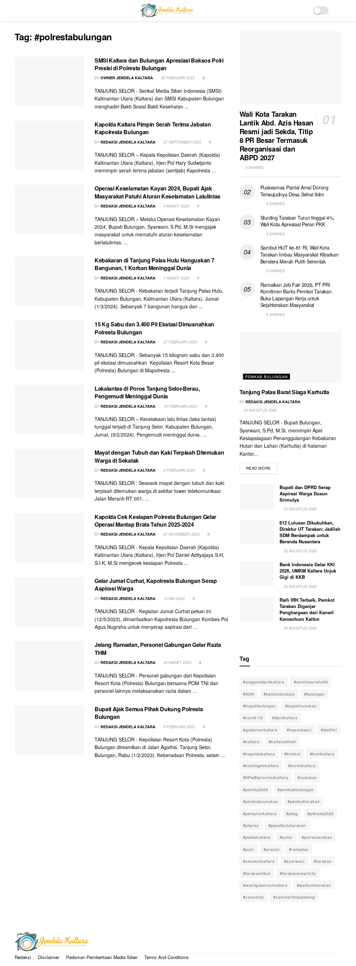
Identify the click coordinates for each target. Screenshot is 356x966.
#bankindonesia (279, 694)
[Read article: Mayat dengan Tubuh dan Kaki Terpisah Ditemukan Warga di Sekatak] (49, 473)
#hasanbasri (299, 729)
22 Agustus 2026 (300, 550)
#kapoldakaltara (259, 753)
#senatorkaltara (259, 861)
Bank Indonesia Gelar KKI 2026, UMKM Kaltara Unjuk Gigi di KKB (308, 570)
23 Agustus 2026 (260, 410)
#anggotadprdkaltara (263, 681)
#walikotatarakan (314, 885)
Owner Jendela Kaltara (126, 77)
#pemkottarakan (304, 801)
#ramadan (299, 849)
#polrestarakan (317, 837)
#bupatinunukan (301, 705)
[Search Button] (338, 10)
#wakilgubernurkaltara (265, 885)
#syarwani (294, 861)
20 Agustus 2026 (300, 628)
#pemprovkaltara (260, 813)
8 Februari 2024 (178, 470)
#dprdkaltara (285, 717)
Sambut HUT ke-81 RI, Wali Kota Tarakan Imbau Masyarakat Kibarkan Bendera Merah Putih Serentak (299, 254)
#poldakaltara (256, 837)
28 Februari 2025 (177, 77)
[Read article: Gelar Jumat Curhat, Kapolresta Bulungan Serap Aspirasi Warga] (49, 602)
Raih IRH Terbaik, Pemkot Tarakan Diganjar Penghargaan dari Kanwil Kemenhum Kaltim (307, 609)
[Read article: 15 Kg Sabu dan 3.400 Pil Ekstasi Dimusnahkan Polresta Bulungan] (49, 345)
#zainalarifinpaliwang (294, 897)
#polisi (286, 837)
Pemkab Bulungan (266, 376)
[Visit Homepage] (166, 10)
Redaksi (23, 957)
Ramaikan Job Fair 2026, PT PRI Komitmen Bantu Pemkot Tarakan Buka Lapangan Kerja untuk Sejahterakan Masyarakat (296, 295)
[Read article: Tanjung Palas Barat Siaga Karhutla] (290, 357)
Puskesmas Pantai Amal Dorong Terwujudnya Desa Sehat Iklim (294, 191)
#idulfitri (329, 729)
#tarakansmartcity (298, 873)
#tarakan (323, 861)
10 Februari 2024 (179, 406)
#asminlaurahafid (311, 681)
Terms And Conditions (166, 957)
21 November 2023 (181, 534)
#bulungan (314, 694)
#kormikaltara (302, 765)
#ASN (248, 694)
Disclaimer (48, 957)
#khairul (292, 753)
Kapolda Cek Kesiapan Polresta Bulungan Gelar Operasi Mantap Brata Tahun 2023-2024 (155, 520)
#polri (248, 849)
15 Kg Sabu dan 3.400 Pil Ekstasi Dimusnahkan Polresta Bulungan (154, 328)
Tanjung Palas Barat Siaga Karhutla (284, 392)
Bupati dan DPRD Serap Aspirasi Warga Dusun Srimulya (305, 493)
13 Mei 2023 (173, 598)
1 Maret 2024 (175, 278)
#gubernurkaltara (260, 729)
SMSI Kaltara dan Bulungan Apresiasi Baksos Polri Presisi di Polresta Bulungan (159, 64)
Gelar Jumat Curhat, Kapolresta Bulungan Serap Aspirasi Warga (156, 584)
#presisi (272, 849)
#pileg (292, 813)
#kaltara (251, 741)
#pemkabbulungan (295, 789)
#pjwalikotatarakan (287, 825)
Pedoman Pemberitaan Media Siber (101, 957)
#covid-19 (253, 717)
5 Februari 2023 (178, 726)
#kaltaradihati (282, 741)
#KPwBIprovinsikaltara (265, 777)
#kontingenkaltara (261, 765)
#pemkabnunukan (260, 801)
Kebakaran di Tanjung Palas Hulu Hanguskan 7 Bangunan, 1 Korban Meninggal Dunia (154, 264)
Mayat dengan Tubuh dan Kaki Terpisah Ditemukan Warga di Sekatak (159, 456)
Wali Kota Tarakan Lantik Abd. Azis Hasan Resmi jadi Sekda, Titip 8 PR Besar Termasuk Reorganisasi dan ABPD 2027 (276, 135)
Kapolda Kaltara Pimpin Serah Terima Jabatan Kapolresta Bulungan (153, 128)
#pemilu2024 (255, 789)
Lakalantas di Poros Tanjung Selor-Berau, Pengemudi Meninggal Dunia (147, 392)
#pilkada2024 (320, 813)
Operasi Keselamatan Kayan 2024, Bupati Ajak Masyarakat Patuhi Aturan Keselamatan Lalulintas (157, 192)
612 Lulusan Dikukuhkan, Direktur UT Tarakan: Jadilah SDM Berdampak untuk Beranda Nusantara (310, 532)
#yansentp (253, 897)
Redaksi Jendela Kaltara (127, 142)
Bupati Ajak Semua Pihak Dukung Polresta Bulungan (149, 713)
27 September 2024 (181, 142)
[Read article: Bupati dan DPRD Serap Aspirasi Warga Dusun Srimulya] (257, 496)
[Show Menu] (18, 10)
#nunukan (307, 777)
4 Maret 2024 (175, 206)
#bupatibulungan (259, 705)
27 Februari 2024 (179, 341)
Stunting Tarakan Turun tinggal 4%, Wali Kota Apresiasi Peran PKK (297, 221)
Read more (261, 467)
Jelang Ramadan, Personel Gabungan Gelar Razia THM (158, 648)
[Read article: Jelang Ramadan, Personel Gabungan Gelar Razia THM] (49, 666)
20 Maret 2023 (176, 662)
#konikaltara (322, 753)
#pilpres (251, 825)
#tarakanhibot (256, 873)
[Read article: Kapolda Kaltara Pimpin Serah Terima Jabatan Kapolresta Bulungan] (49, 145)
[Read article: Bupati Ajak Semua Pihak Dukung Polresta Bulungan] (49, 730)
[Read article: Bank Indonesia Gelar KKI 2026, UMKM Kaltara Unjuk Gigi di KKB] (257, 573)
